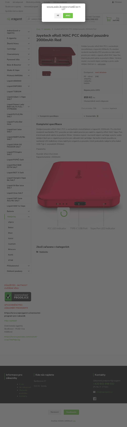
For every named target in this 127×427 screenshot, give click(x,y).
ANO (68, 15)
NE (58, 15)
